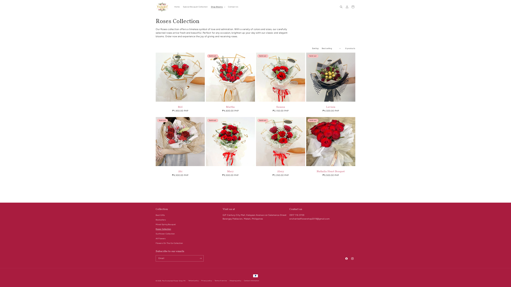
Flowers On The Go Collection (169, 243)
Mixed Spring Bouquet (166, 224)
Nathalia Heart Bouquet (331, 171)
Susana (280, 106)
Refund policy (194, 281)
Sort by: (315, 48)
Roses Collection (163, 229)
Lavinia (330, 106)
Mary (230, 171)
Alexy (280, 171)
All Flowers (161, 238)
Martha (230, 106)
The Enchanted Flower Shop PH (174, 281)
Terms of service (221, 281)
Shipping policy (235, 281)
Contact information (251, 281)
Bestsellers (161, 220)
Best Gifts (160, 215)
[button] (217, 7)
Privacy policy (206, 281)
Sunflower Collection (165, 234)
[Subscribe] (200, 258)
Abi (180, 171)
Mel (180, 106)
